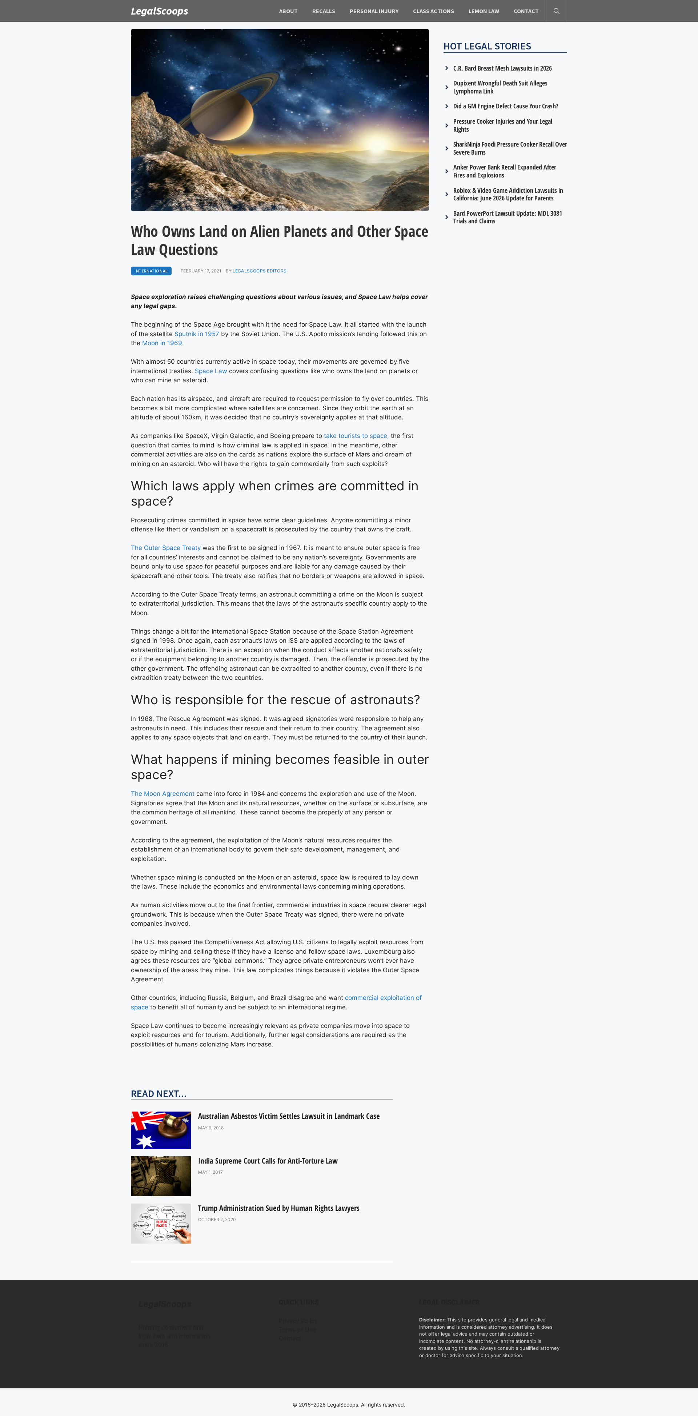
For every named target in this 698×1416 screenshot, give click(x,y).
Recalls (323, 11)
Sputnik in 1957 (196, 334)
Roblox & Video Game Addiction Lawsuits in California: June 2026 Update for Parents (508, 194)
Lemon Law (484, 11)
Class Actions (433, 11)
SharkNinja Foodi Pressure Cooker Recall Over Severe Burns (510, 148)
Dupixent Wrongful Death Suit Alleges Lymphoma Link (500, 87)
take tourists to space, (356, 435)
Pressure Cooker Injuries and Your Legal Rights (502, 125)
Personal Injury (374, 11)
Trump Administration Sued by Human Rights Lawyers (279, 1208)
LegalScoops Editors (260, 271)
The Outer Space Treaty (166, 547)
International (151, 271)
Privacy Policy (298, 1320)
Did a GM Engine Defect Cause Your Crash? (505, 105)
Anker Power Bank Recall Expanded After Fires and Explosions (504, 171)
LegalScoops (159, 10)
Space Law (211, 371)
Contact (526, 11)
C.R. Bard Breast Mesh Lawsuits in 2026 (502, 68)
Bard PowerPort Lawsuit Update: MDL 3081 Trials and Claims (507, 217)
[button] (556, 11)
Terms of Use (297, 1329)
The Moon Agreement (162, 793)
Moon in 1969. (163, 343)
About (288, 11)
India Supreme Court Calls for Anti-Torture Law (268, 1161)
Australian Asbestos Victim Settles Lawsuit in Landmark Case (289, 1116)
